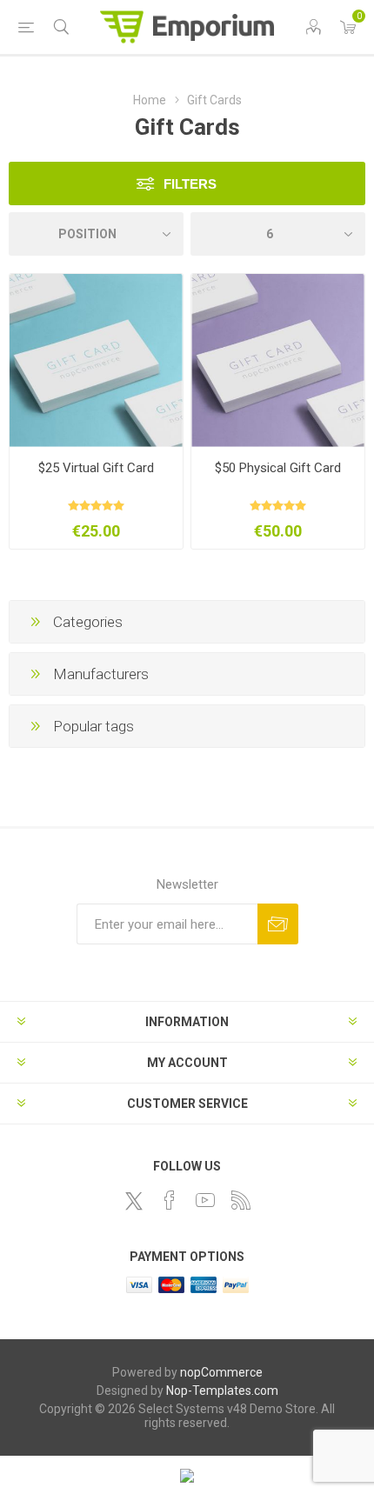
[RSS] (241, 1200)
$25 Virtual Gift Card (96, 468)
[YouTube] (205, 1200)
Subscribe (277, 924)
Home (149, 100)
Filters (190, 184)
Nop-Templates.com (222, 1390)
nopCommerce (221, 1372)
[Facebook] (170, 1200)
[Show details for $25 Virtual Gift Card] (96, 360)
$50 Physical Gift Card (278, 468)
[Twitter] (134, 1201)
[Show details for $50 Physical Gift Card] (277, 360)
